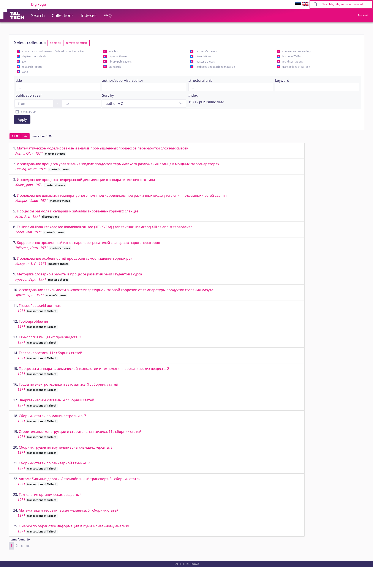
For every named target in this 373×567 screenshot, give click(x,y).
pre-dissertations (292, 61)
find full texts (28, 112)
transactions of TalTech (296, 67)
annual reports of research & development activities (53, 51)
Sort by (108, 95)
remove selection (76, 43)
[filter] (15, 136)
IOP (24, 61)
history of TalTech (292, 56)
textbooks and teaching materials (215, 67)
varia (25, 72)
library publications (120, 61)
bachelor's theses (206, 51)
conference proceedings (296, 51)
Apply (22, 119)
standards (115, 67)
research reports (32, 67)
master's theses (205, 61)
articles (113, 51)
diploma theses (118, 56)
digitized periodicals (34, 56)
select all (55, 43)
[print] (25, 136)
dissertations (203, 56)
